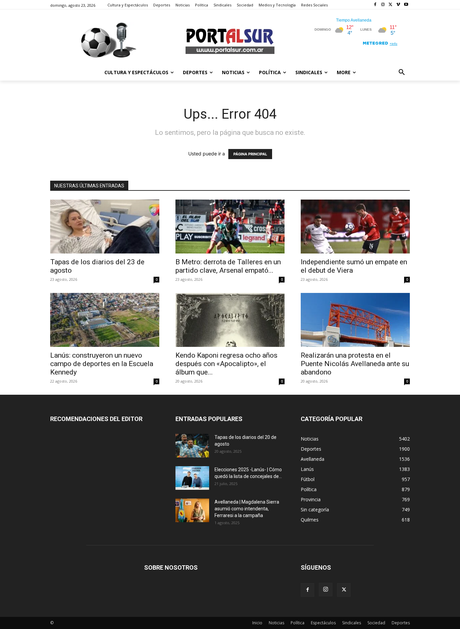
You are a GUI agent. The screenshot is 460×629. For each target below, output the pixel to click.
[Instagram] (383, 5)
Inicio (257, 623)
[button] (402, 72)
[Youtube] (406, 5)
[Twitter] (391, 5)
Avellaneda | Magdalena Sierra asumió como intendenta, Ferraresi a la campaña (247, 508)
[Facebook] (375, 5)
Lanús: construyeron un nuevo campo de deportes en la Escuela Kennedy (101, 363)
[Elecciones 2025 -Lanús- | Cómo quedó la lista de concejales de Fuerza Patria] (192, 478)
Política (297, 623)
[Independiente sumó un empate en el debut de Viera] (355, 226)
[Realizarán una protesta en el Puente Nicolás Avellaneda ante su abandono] (355, 320)
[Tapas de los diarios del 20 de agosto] (192, 445)
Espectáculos (323, 623)
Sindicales (351, 623)
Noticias (276, 623)
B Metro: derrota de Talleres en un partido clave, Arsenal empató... (228, 266)
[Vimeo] (398, 5)
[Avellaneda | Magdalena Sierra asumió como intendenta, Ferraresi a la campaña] (192, 510)
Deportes (401, 623)
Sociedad (376, 623)
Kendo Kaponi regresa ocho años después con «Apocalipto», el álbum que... (226, 363)
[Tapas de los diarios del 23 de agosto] (104, 226)
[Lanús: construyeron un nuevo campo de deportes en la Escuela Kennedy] (104, 320)
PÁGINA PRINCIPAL (250, 154)
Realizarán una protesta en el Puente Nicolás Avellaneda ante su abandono (355, 363)
